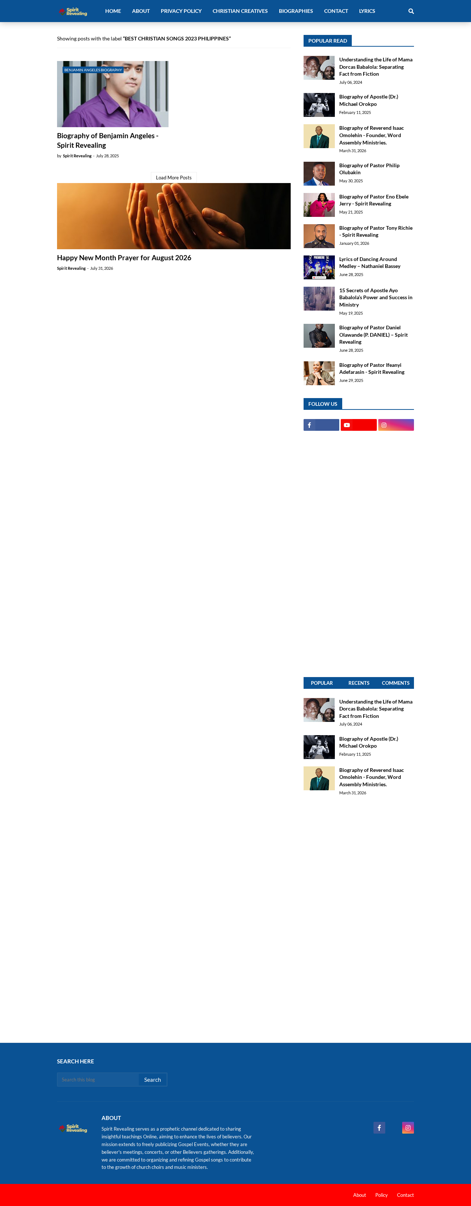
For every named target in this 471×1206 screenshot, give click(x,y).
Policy (381, 1195)
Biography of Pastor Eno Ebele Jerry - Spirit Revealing (373, 200)
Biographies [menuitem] (296, 11)
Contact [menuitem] (336, 11)
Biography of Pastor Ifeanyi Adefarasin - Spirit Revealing (371, 368)
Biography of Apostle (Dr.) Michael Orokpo (368, 100)
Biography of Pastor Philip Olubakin (369, 169)
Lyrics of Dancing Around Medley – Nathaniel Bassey (369, 262)
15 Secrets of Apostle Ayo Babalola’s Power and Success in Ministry (375, 297)
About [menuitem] (141, 11)
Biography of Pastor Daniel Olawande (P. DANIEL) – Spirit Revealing (373, 334)
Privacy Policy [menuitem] (181, 11)
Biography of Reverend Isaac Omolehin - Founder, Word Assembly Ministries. (371, 135)
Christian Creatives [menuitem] (240, 11)
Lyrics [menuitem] (367, 11)
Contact (405, 1195)
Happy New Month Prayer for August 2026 (124, 257)
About (359, 1195)
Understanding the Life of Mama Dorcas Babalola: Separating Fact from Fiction (375, 66)
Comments (396, 683)
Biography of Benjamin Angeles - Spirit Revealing (108, 140)
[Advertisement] (359, 554)
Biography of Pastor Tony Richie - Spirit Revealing (375, 231)
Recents (358, 683)
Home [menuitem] (113, 11)
